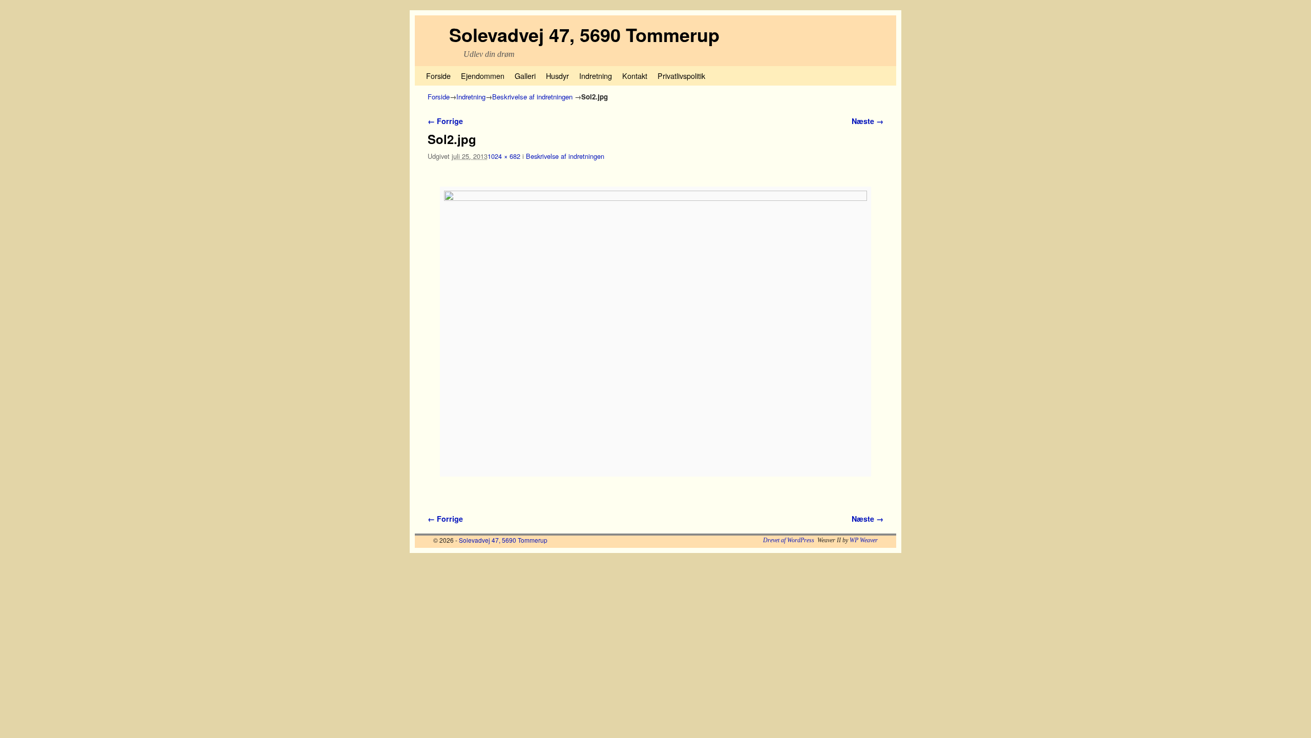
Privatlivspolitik (681, 75)
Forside (438, 75)
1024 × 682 (504, 156)
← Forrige (445, 121)
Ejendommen (482, 75)
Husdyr (557, 75)
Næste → (867, 121)
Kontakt (634, 75)
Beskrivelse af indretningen (532, 96)
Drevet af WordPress (788, 540)
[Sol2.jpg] (655, 332)
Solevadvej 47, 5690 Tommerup (584, 34)
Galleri (525, 75)
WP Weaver (864, 540)
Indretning (595, 75)
